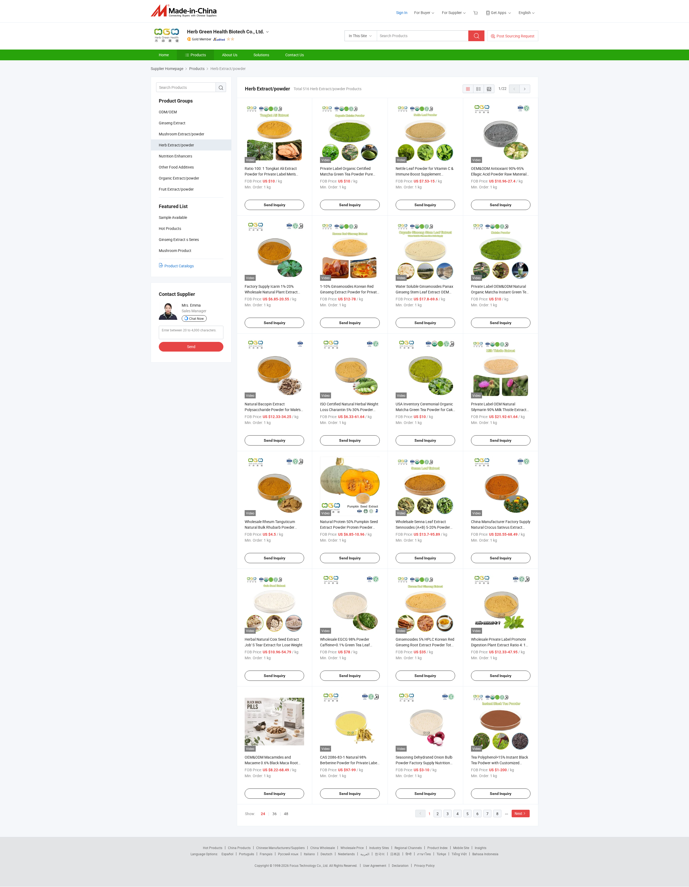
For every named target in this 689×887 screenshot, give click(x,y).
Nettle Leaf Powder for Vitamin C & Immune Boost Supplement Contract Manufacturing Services (425, 174)
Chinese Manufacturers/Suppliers (280, 848)
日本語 (395, 854)
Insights (480, 848)
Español (227, 854)
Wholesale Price (352, 848)
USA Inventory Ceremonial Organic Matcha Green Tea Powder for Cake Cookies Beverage (425, 409)
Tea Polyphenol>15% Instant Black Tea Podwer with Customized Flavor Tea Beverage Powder (499, 763)
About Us (229, 54)
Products (198, 54)
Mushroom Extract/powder (181, 133)
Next (518, 813)
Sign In (401, 12)
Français (266, 854)
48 (286, 813)
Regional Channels (408, 848)
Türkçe (441, 854)
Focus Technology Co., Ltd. (309, 865)
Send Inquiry (274, 205)
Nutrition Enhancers (175, 156)
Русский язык (288, 854)
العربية (364, 854)
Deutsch (326, 854)
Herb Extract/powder (176, 145)
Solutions (261, 54)
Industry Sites (379, 848)
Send (191, 346)
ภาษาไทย (424, 854)
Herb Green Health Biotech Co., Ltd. (225, 31)
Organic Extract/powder (179, 178)
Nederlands (346, 854)
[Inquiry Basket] (476, 12)
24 (263, 814)
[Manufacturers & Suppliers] (185, 10)
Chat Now (196, 318)
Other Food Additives (176, 167)
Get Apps (498, 12)
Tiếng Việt (459, 854)
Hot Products (212, 848)
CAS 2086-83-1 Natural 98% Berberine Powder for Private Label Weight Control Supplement (349, 763)
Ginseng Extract (172, 122)
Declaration (400, 865)
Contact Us (294, 54)
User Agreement (374, 865)
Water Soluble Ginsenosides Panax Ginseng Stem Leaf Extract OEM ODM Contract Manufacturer (424, 292)
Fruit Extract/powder (176, 189)
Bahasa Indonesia (485, 854)
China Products (239, 848)
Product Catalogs (179, 265)
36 (274, 813)
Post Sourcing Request (516, 35)
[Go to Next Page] (525, 89)
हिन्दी (409, 854)
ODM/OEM (168, 111)
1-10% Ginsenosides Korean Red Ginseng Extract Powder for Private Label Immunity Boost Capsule (349, 292)
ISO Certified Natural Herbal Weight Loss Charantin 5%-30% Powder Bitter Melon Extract (349, 409)
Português (246, 854)
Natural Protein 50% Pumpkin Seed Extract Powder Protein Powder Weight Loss (349, 527)
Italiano (309, 854)
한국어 (380, 854)
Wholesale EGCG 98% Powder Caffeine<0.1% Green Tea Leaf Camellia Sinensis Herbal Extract (347, 645)
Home (164, 54)
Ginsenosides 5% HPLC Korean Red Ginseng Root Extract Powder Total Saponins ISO (425, 645)
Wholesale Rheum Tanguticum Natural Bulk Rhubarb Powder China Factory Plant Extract (270, 527)
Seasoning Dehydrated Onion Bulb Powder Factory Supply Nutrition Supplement (424, 763)
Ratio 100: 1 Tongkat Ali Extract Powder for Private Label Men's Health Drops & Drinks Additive (271, 174)
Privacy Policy (424, 865)
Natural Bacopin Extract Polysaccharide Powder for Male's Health (273, 409)
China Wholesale (322, 848)
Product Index (437, 848)
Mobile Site (461, 848)
